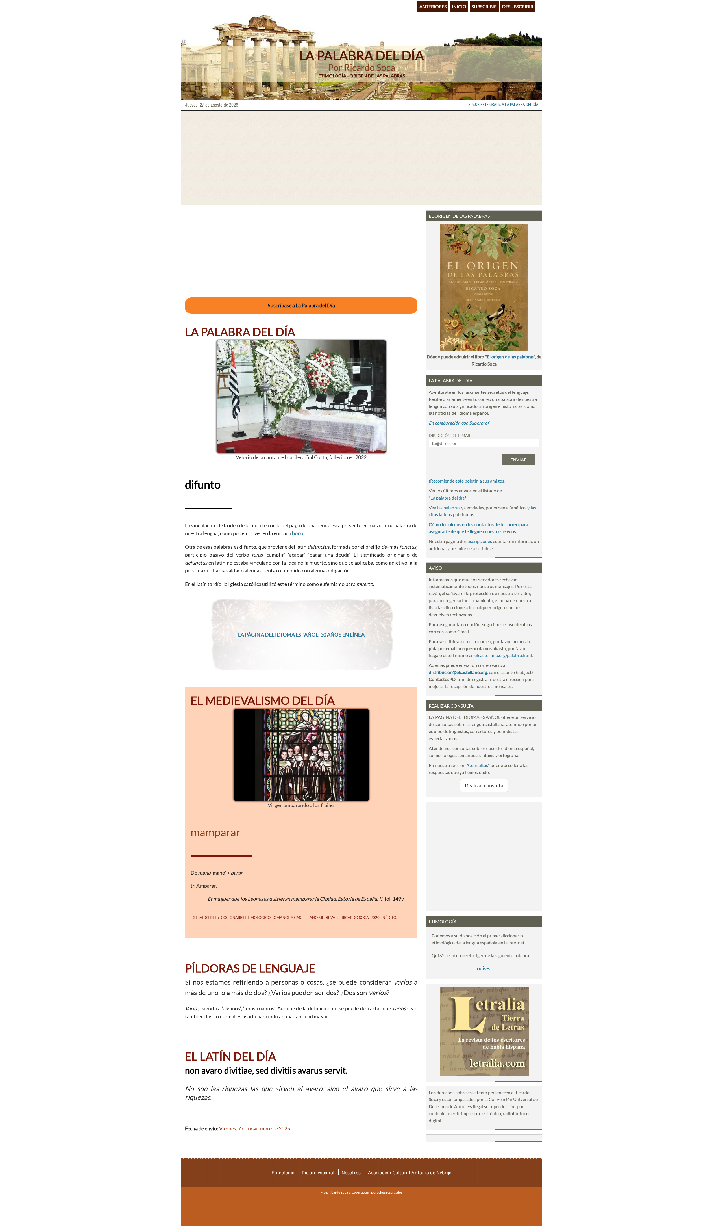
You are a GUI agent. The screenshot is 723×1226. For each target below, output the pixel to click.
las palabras (448, 507)
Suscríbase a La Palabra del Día (301, 305)
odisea (484, 968)
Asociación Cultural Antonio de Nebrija (410, 1172)
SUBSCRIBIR (484, 6)
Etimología (283, 1172)
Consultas (478, 765)
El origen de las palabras (510, 356)
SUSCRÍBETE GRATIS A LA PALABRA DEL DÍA (503, 105)
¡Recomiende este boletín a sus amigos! (467, 480)
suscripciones (478, 541)
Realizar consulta (484, 785)
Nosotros (351, 1172)
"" (447, 497)
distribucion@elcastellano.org (458, 672)
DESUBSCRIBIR (517, 6)
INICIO (459, 6)
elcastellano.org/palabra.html (503, 655)
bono (297, 533)
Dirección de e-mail (450, 435)
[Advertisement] (361, 157)
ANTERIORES (433, 6)
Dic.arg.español (318, 1172)
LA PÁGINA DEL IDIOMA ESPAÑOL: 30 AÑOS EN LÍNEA (301, 635)
